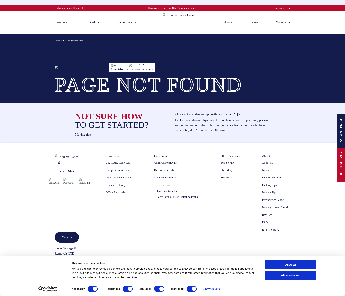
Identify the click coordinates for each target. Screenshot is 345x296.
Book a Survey (282, 7)
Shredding (226, 170)
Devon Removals (164, 170)
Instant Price (341, 131)
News (265, 170)
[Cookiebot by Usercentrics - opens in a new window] (47, 289)
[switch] (128, 289)
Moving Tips (269, 192)
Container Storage (116, 185)
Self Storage (227, 162)
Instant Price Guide (273, 199)
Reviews (267, 214)
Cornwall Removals (165, 162)
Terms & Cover (163, 185)
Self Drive (226, 177)
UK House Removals (118, 162)
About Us (267, 162)
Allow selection (290, 275)
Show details (211, 288)
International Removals (119, 177)
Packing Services (271, 177)
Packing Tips (269, 185)
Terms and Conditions (168, 191)
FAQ (265, 222)
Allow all (290, 264)
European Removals (117, 170)
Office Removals (115, 192)
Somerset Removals (165, 177)
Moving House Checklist (276, 207)
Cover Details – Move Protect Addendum (178, 197)
